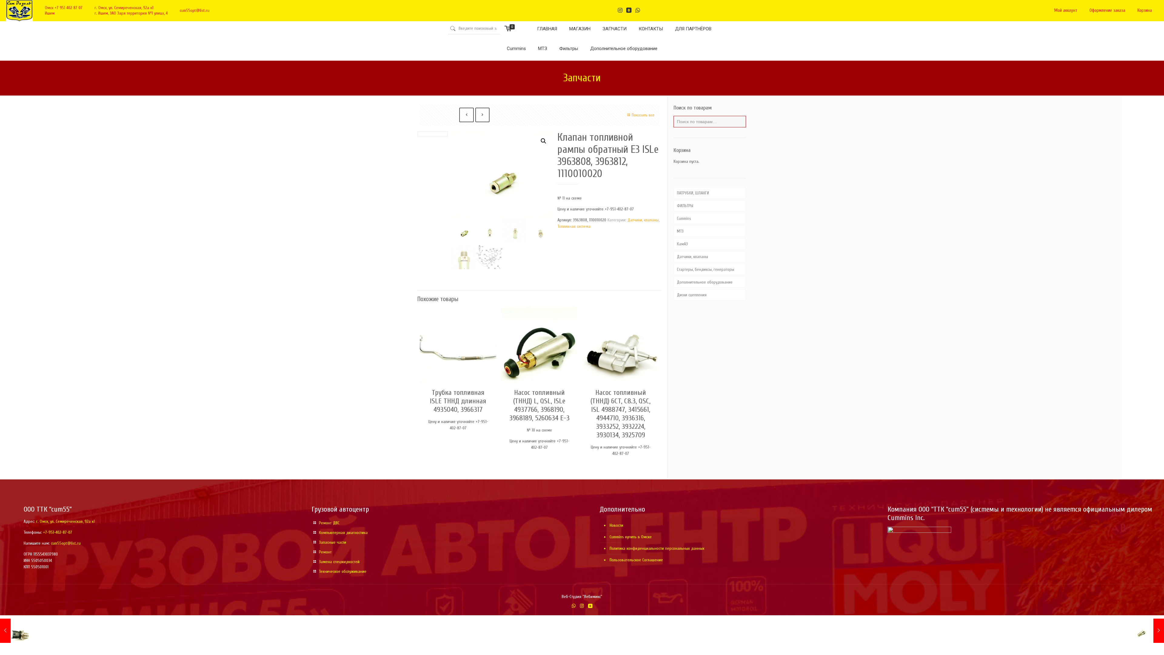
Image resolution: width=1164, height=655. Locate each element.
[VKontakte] (590, 606)
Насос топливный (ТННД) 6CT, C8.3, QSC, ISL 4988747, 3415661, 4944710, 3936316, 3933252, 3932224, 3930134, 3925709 (620, 413)
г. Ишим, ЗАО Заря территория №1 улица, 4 (131, 13)
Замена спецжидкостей (339, 561)
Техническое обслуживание (342, 571)
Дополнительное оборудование (705, 282)
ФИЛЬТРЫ (685, 205)
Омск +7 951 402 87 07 (63, 7)
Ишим (50, 13)
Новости (616, 525)
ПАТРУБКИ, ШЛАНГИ (693, 193)
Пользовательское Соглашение (636, 560)
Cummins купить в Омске (631, 536)
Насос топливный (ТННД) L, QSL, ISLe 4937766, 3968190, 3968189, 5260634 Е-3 (539, 405)
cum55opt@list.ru (194, 10)
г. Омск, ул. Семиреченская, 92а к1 (124, 7)
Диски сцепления (692, 294)
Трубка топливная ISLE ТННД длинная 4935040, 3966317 (458, 401)
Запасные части (332, 542)
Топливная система (573, 226)
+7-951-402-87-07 (57, 532)
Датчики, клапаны (643, 220)
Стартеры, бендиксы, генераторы (705, 269)
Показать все (643, 115)
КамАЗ (682, 244)
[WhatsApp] (573, 606)
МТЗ (680, 231)
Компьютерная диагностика (343, 532)
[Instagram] (582, 606)
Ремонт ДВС (329, 523)
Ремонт (325, 552)
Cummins (684, 218)
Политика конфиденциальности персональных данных (657, 548)
